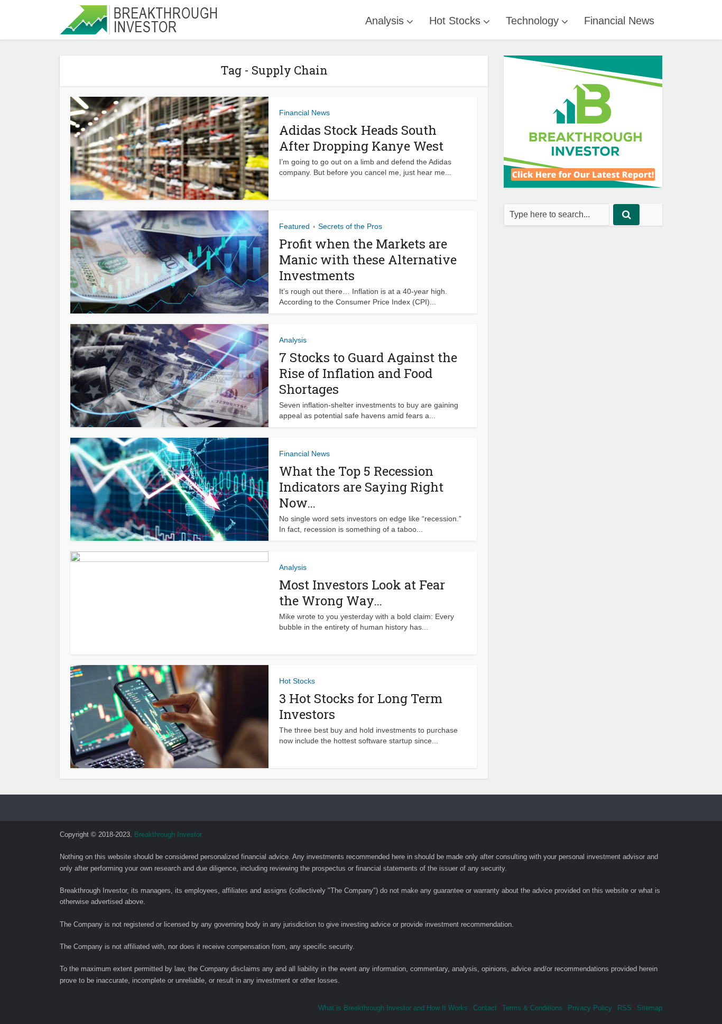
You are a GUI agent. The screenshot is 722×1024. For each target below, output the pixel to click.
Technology (532, 20)
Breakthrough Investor (168, 834)
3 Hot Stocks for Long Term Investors (360, 706)
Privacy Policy (590, 1008)
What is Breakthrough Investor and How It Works (393, 1008)
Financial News (619, 20)
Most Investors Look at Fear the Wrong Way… (362, 592)
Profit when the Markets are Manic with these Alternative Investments (368, 259)
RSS (624, 1008)
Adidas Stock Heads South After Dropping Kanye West (361, 138)
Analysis (384, 20)
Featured (294, 226)
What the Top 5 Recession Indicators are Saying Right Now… (361, 487)
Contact (485, 1008)
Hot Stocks (454, 20)
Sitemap (649, 1008)
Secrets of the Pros (350, 226)
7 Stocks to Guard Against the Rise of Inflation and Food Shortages (368, 373)
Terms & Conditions (532, 1008)
